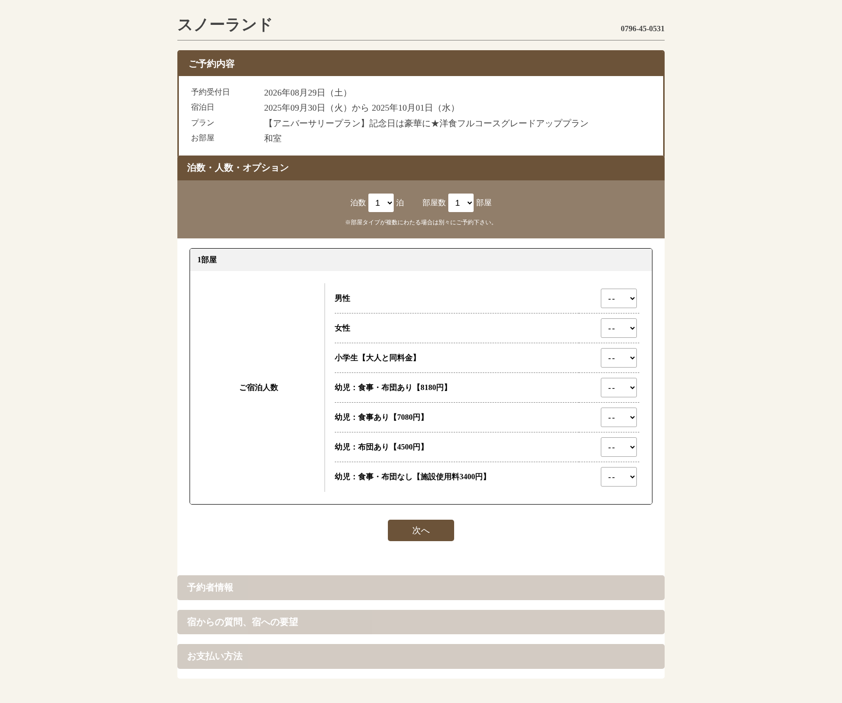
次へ (421, 530)
